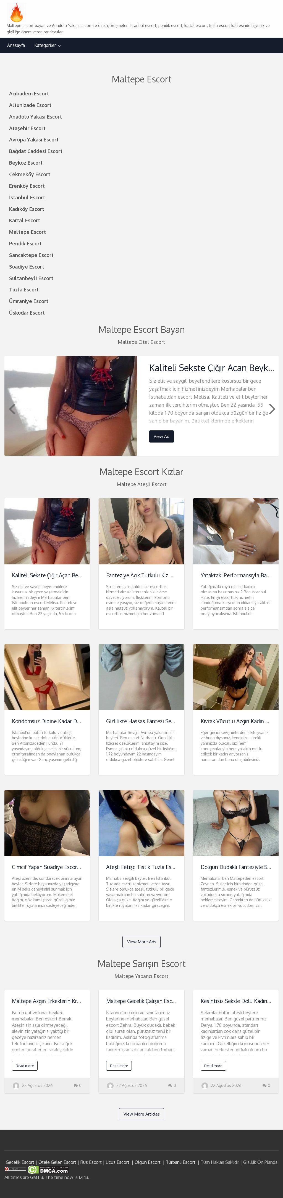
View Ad (161, 436)
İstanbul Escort (27, 197)
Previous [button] (11, 408)
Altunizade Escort (30, 105)
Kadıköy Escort (26, 209)
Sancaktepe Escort (31, 255)
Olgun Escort (148, 1162)
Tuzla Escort (24, 289)
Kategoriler (45, 45)
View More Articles (142, 1114)
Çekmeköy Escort (29, 174)
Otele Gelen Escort (57, 1162)
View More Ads (141, 941)
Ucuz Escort (117, 1162)
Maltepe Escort (27, 232)
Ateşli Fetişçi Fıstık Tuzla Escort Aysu (150, 867)
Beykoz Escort (26, 162)
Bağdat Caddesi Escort (35, 151)
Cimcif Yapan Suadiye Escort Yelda (52, 867)
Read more (25, 1065)
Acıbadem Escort (29, 93)
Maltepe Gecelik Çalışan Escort (142, 1001)
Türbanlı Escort (180, 1162)
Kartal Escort (24, 220)
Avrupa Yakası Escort (34, 139)
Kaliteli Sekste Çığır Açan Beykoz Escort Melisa (67, 575)
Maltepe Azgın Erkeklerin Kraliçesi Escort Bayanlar (71, 1001)
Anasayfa (16, 45)
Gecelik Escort (20, 1162)
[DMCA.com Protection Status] (48, 1169)
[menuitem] (16, 45)
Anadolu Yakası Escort (35, 116)
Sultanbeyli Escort (31, 278)
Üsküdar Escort (27, 312)
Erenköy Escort (27, 186)
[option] (141, 405)
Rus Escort (91, 1162)
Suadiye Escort (26, 266)
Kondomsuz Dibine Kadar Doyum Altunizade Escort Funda (81, 721)
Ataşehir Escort (27, 128)
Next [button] (271, 408)
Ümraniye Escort (28, 301)
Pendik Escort (25, 243)
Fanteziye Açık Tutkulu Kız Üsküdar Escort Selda (163, 575)
